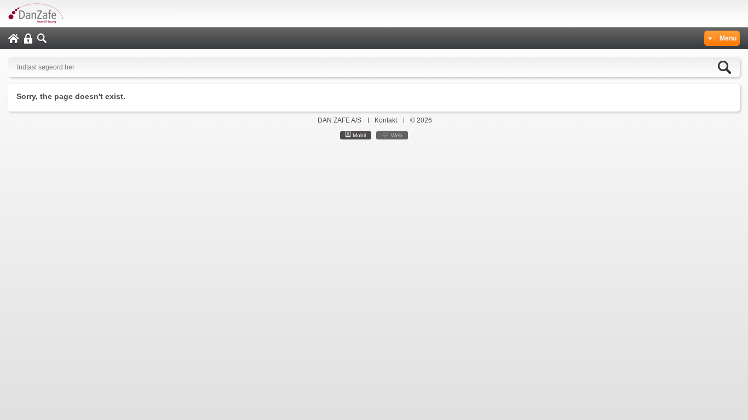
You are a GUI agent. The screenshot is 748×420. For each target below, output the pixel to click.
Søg (42, 38)
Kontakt (386, 120)
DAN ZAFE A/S (339, 120)
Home (13, 38)
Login (28, 38)
